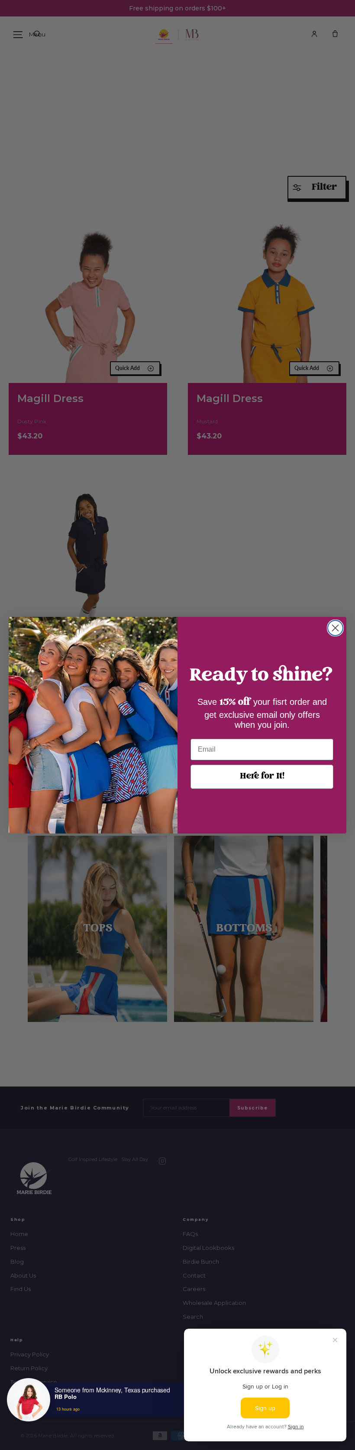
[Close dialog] (335, 628)
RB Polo (66, 1396)
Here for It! (262, 776)
